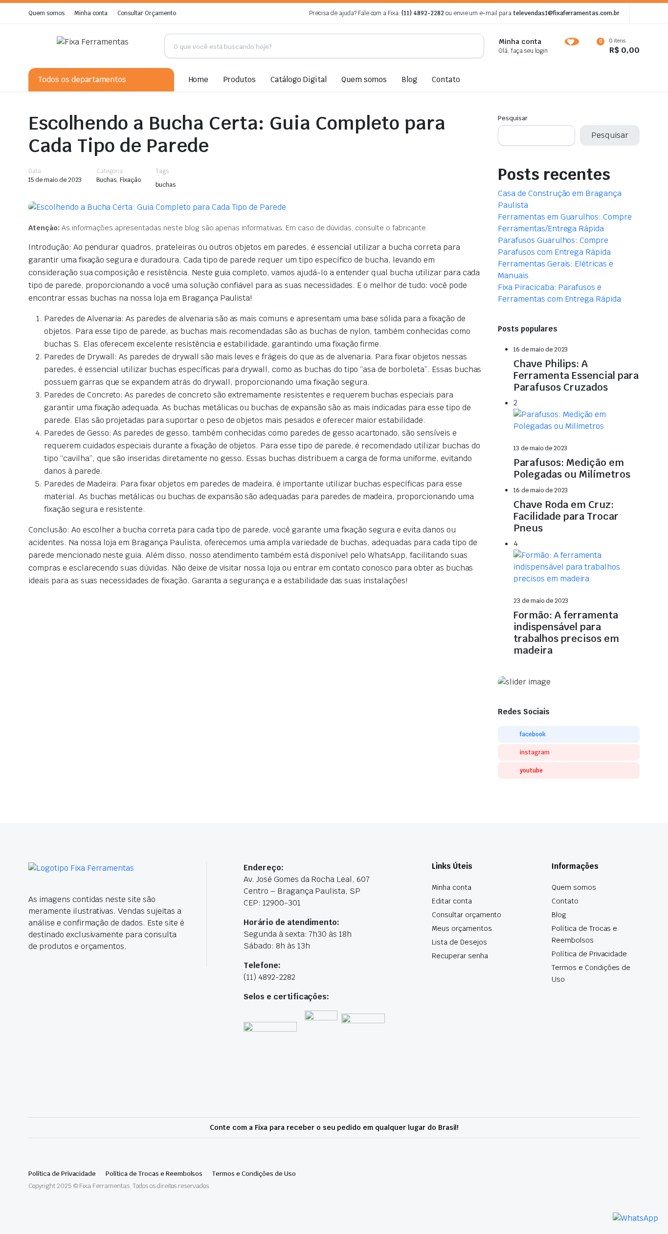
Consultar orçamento (466, 914)
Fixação (130, 180)
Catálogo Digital (298, 79)
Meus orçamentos (462, 928)
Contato (446, 79)
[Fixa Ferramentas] (103, 46)
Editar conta (452, 901)
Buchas (106, 180)
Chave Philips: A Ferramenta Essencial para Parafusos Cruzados (576, 375)
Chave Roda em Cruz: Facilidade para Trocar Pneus (566, 516)
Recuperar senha (460, 955)
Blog (409, 79)
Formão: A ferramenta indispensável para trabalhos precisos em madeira (566, 633)
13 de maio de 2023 (540, 448)
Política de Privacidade (589, 953)
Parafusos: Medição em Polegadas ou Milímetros (571, 468)
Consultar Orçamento (146, 13)
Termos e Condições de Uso (253, 1173)
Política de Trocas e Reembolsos (154, 1173)
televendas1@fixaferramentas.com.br (566, 13)
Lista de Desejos (459, 942)
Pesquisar (513, 118)
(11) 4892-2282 (422, 13)
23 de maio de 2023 (540, 601)
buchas (166, 185)
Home (199, 79)
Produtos (239, 79)
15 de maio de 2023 (55, 180)
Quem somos (46, 13)
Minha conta (91, 13)
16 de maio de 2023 (540, 349)
